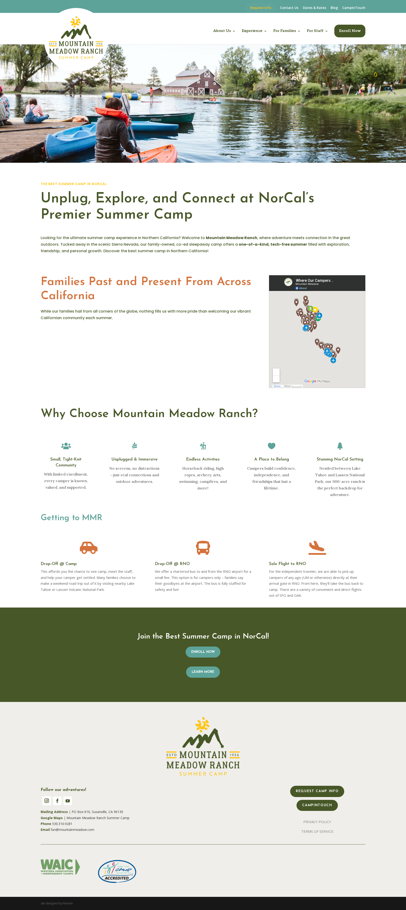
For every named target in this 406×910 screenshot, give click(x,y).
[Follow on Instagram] (46, 800)
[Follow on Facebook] (57, 801)
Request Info (260, 7)
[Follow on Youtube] (67, 801)
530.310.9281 (62, 823)
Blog (334, 8)
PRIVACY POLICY (317, 821)
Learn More (203, 672)
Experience (252, 31)
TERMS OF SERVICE (317, 831)
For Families (284, 31)
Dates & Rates (314, 8)
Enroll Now (350, 31)
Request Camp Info (317, 791)
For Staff (315, 31)
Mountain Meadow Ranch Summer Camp (97, 818)
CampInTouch (353, 8)
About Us (222, 31)
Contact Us (289, 8)
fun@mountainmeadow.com (72, 829)
